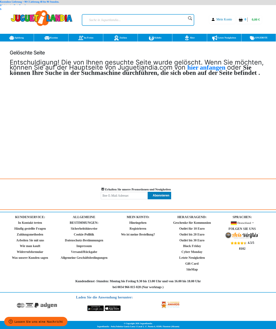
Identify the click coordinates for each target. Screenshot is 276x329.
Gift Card (192, 263)
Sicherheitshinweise (84, 228)
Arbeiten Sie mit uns (30, 240)
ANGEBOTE (261, 37)
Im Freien (88, 37)
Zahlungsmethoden (30, 234)
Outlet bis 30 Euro (191, 240)
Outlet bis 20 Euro (191, 234)
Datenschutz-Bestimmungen (84, 240)
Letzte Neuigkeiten (226, 37)
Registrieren (138, 228)
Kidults (157, 37)
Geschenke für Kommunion (192, 222)
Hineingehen (137, 222)
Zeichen (123, 37)
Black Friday (192, 246)
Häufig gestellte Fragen (30, 228)
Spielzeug (19, 37)
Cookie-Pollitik (84, 234)
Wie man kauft (30, 246)
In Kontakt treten (30, 222)
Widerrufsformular (30, 252)
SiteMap (192, 269)
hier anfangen (207, 67)
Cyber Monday (191, 252)
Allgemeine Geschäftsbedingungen (84, 257)
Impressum (84, 246)
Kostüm (54, 37)
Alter (192, 37)
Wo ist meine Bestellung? (138, 234)
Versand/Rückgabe (84, 252)
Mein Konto (224, 19)
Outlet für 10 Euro (192, 228)
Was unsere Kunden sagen (30, 257)
